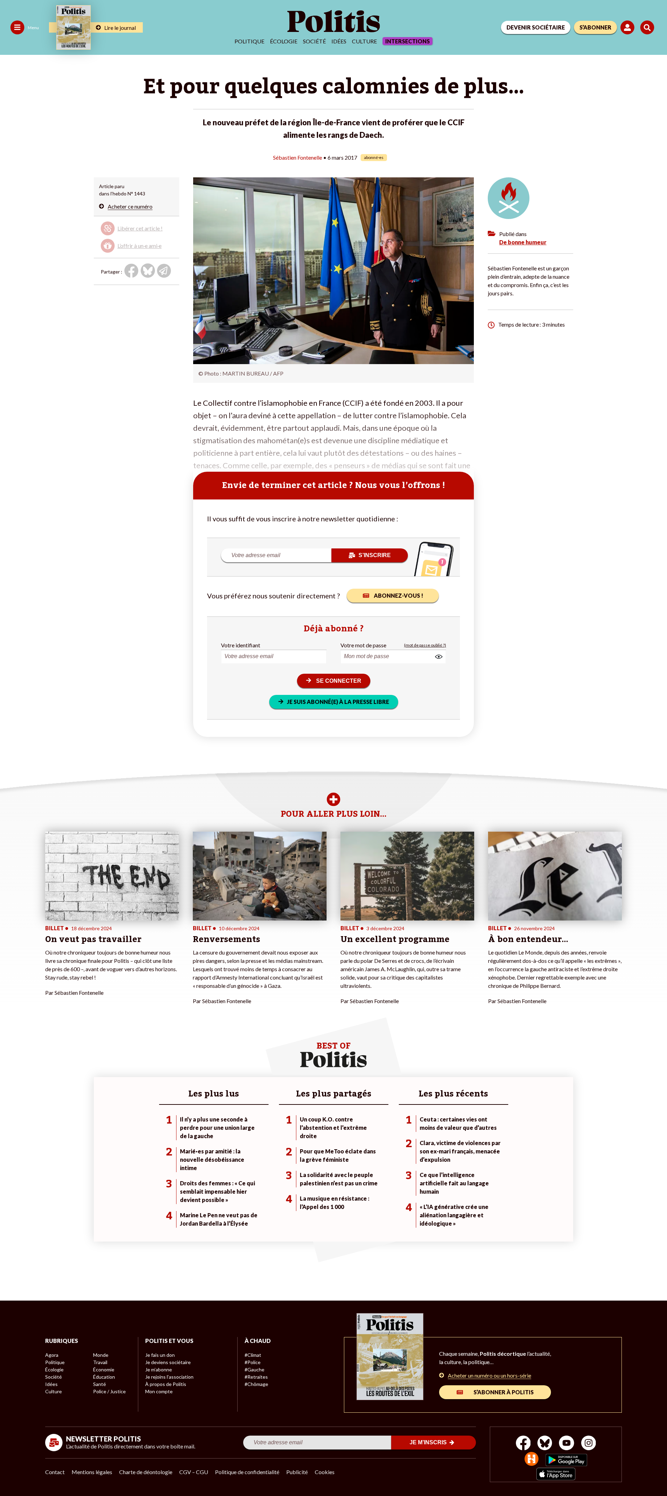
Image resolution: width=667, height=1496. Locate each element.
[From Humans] (531, 1460)
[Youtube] (566, 1444)
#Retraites (256, 1377)
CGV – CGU (193, 1472)
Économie (103, 1369)
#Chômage (256, 1384)
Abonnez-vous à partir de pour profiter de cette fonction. (135, 235)
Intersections (407, 41)
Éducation (104, 1377)
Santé (99, 1384)
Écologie (283, 41)
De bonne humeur (522, 242)
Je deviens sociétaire (168, 1362)
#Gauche (254, 1369)
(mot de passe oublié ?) (425, 645)
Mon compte (159, 1391)
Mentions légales (92, 1472)
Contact (55, 1472)
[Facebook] (523, 1444)
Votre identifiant (240, 645)
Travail (100, 1362)
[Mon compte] (628, 27)
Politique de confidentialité (247, 1472)
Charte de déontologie (145, 1472)
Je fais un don (160, 1355)
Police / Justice (109, 1391)
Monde (100, 1355)
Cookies (325, 1472)
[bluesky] (544, 1444)
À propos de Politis (165, 1384)
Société (314, 41)
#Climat (253, 1355)
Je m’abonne (158, 1369)
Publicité (297, 1472)
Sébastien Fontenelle (297, 157)
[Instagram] (588, 1444)
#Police (253, 1362)
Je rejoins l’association (169, 1377)
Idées (338, 41)
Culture (364, 41)
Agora (51, 1355)
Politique (249, 41)
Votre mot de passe (363, 645)
